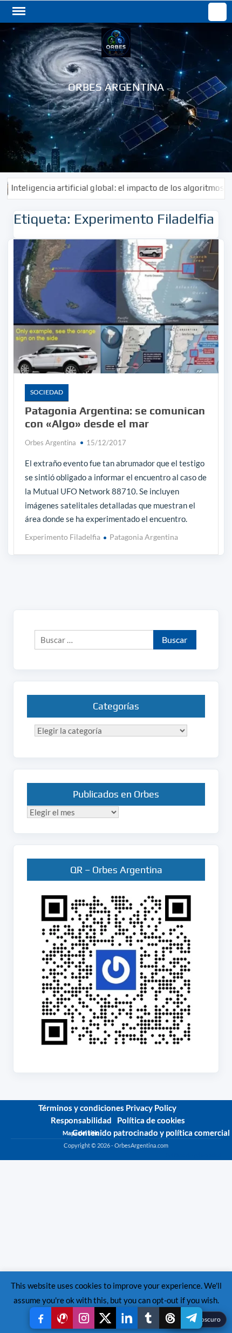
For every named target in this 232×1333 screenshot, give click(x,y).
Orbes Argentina (116, 87)
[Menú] (18, 11)
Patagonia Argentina (144, 536)
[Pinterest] (62, 1318)
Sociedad (46, 392)
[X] (105, 1318)
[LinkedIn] (127, 1318)
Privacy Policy (151, 1108)
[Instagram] (83, 1318)
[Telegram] (191, 1318)
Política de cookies (151, 1120)
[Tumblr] (148, 1318)
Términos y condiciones (81, 1108)
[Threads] (170, 1318)
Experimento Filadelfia (62, 536)
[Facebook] (40, 1318)
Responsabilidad (81, 1120)
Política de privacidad (193, 1154)
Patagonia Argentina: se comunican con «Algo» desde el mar (115, 417)
